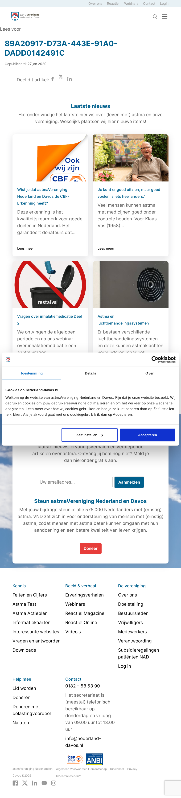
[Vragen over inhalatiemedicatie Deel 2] (50, 284)
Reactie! (113, 3)
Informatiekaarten (31, 622)
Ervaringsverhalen (84, 595)
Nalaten (20, 722)
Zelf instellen (86, 435)
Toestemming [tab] (31, 373)
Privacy (132, 769)
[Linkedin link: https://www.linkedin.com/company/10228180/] (34, 782)
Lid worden (24, 688)
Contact (149, 3)
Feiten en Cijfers (29, 595)
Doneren (21, 697)
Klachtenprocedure (68, 776)
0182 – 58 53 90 (82, 686)
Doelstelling (130, 604)
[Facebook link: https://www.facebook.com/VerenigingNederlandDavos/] (15, 782)
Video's (73, 631)
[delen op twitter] (60, 79)
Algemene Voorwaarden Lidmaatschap (81, 769)
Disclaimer (117, 769)
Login (164, 3)
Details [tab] (90, 373)
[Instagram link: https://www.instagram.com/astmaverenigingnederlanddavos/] (53, 782)
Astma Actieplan (30, 613)
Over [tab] (149, 373)
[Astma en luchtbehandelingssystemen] (131, 284)
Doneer (91, 548)
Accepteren (147, 435)
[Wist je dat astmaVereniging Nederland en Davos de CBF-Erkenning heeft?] (50, 157)
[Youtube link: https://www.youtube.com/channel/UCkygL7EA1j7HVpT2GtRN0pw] (44, 782)
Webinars (131, 3)
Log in (124, 666)
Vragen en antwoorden (36, 641)
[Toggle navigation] (165, 16)
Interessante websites (35, 631)
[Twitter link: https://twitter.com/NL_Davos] (25, 782)
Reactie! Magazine (84, 613)
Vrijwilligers (130, 622)
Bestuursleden (133, 613)
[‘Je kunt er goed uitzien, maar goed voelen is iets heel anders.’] (131, 157)
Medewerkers (132, 631)
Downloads (24, 650)
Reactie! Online (81, 622)
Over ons (95, 3)
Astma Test (24, 604)
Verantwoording (135, 641)
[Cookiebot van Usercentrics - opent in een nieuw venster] (155, 359)
